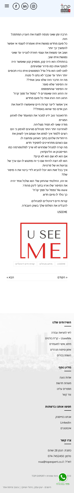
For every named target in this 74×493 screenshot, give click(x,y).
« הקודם (62, 277)
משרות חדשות (63, 383)
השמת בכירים (64, 355)
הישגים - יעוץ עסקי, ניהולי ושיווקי (36, 487)
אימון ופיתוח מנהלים (60, 349)
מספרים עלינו (64, 389)
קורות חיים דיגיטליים (25, 263)
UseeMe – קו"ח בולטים (58, 338)
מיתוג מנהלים (45, 263)
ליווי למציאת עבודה (61, 332)
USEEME (61, 263)
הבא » (10, 277)
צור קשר (66, 394)
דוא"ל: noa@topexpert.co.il (54, 461)
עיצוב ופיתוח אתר (11, 487)
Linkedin (65, 422)
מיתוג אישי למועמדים (60, 344)
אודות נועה (65, 377)
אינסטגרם (66, 428)
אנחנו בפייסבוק (63, 417)
